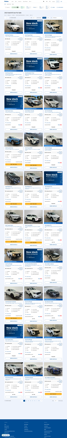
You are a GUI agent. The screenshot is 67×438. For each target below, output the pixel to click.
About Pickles (46, 424)
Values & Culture (47, 432)
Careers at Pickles (47, 436)
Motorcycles (6, 426)
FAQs (45, 429)
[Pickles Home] (5, 4)
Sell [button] (15, 1)
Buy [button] (12, 1)
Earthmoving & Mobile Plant (9, 431)
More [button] (30, 1)
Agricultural (6, 432)
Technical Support (47, 427)
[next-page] (41, 401)
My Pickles (26, 424)
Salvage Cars (6, 427)
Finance (25, 426)
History (45, 434)
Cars (5, 424)
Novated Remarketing (28, 431)
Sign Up (53, 1)
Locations (46, 426)
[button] (43, 1)
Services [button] (19, 1)
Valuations (26, 429)
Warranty (26, 427)
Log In (58, 1)
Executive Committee (48, 431)
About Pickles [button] (25, 1)
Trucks (5, 429)
